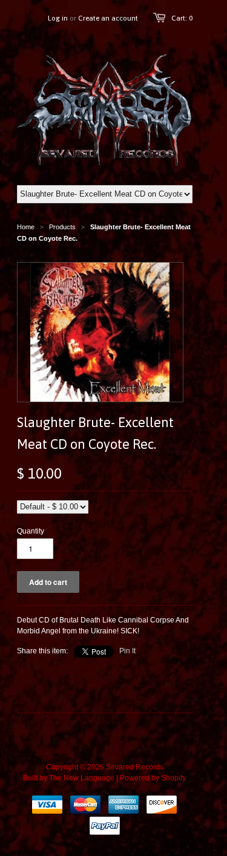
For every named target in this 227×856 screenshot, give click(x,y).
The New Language (81, 778)
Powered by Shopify (153, 778)
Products (62, 226)
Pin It (127, 651)
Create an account (108, 18)
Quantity (30, 531)
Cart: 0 (181, 18)
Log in (58, 18)
